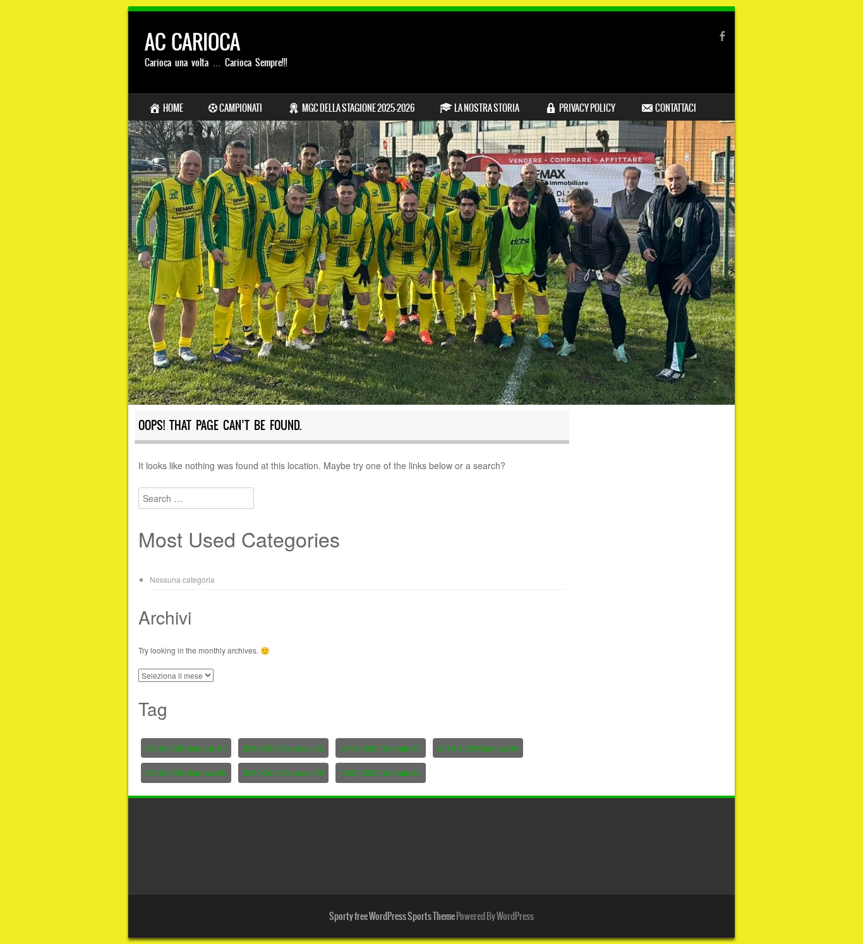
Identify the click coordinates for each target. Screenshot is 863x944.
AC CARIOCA (192, 42)
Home (173, 108)
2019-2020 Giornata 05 (186, 772)
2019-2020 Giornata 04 (478, 748)
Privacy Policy (587, 108)
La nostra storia (486, 108)
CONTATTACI (675, 108)
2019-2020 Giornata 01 (186, 748)
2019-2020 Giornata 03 (381, 748)
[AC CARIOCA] (431, 208)
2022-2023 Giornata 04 (381, 772)
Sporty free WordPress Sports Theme (392, 916)
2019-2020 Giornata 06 (283, 772)
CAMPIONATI (240, 108)
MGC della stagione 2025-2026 (358, 108)
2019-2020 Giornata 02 (283, 748)
